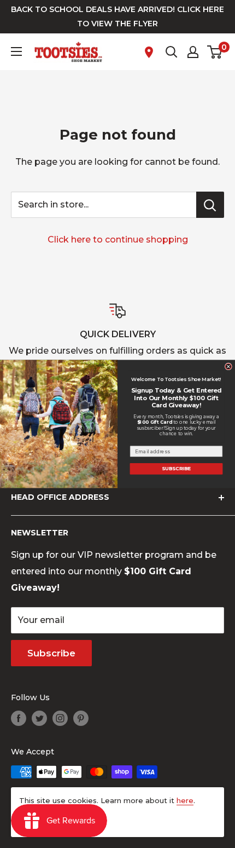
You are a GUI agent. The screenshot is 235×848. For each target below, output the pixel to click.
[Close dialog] (228, 367)
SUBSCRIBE (176, 468)
